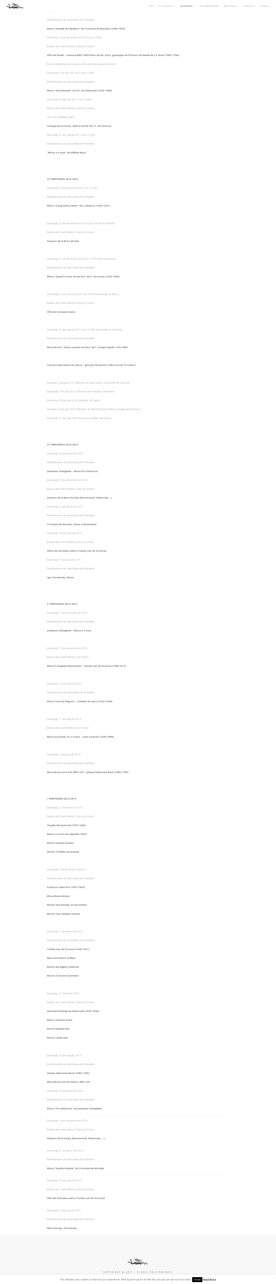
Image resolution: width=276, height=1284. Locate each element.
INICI (151, 6)
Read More (209, 1279)
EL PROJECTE (166, 6)
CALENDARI (186, 6)
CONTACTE (249, 6)
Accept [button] (197, 1279)
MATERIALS (230, 6)
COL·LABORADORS (209, 6)
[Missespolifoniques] (15, 6)
